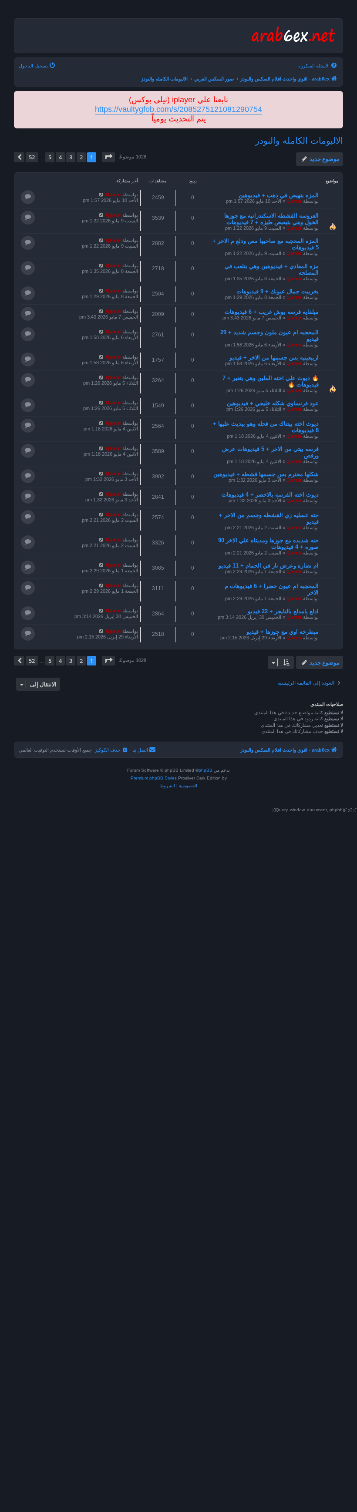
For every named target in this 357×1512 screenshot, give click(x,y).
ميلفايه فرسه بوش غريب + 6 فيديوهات (272, 312)
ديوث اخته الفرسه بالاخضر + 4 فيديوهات (270, 494)
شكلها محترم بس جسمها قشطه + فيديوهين (266, 474)
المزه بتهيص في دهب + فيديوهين (279, 195)
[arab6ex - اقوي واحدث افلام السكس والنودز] (292, 35)
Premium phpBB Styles (154, 778)
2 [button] (81, 157)
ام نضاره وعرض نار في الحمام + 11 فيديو (269, 565)
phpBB (205, 770)
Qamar (294, 201)
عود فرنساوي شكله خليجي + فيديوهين (273, 403)
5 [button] (49, 157)
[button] (108, 157)
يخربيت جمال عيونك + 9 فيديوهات (277, 291)
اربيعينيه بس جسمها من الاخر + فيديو (274, 357)
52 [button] (32, 157)
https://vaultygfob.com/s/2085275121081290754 (178, 109)
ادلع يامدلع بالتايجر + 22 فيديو (283, 611)
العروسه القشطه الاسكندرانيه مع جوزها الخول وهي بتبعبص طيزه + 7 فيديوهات (271, 218)
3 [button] (70, 157)
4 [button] (60, 157)
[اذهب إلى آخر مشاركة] (101, 194)
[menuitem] (318, 65)
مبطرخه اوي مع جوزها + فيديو (282, 631)
